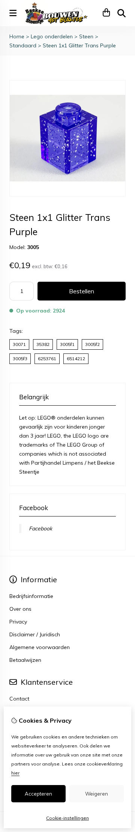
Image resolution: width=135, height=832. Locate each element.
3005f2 (92, 344)
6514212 (76, 358)
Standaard (22, 45)
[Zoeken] (121, 13)
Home (16, 36)
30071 (19, 344)
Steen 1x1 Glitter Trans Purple (79, 45)
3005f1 (67, 344)
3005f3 (20, 358)
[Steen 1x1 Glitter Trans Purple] (67, 194)
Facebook (40, 528)
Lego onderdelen (52, 36)
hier (15, 773)
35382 (43, 344)
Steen (86, 36)
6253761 (47, 358)
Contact (19, 698)
